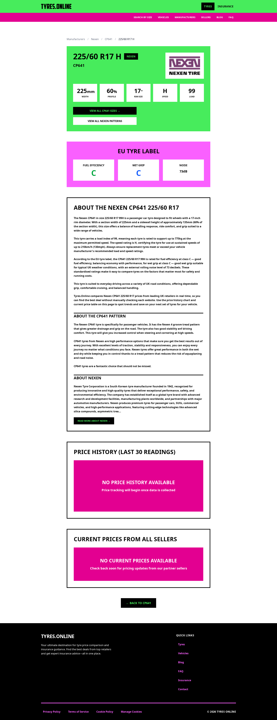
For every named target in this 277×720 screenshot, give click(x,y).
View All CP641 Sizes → (105, 111)
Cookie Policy (104, 711)
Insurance (225, 6)
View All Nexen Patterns (105, 121)
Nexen (95, 39)
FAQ (231, 17)
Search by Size (143, 17)
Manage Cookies (131, 711)
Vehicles (163, 17)
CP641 (108, 39)
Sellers (206, 17)
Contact (183, 689)
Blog (220, 17)
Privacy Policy (51, 711)
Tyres (208, 6)
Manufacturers (185, 17)
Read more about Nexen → (94, 420)
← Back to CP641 (138, 603)
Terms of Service (78, 711)
